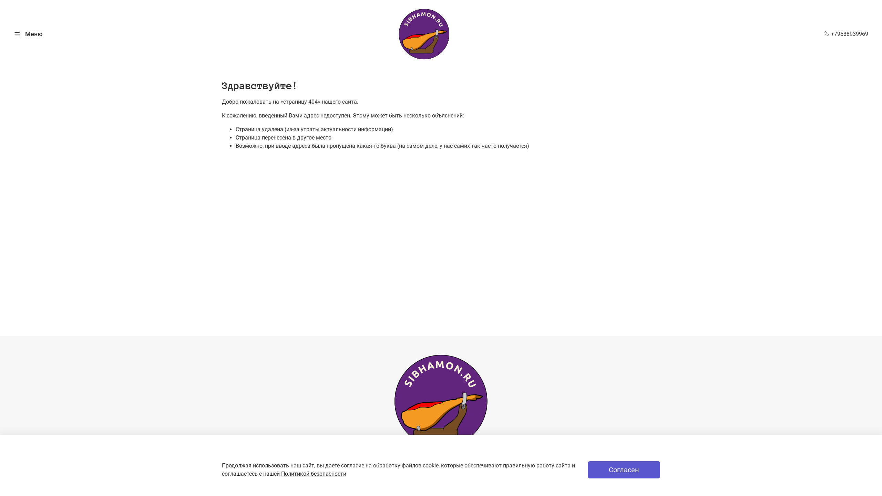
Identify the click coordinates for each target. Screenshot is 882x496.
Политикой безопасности (313, 474)
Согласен (624, 470)
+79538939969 (849, 34)
